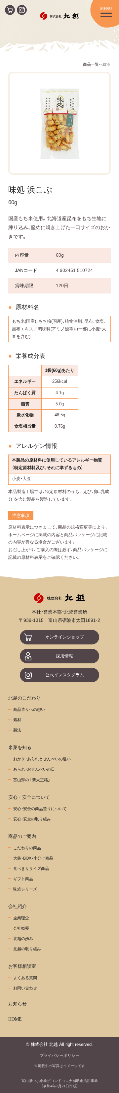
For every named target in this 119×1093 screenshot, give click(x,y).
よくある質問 (25, 977)
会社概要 (21, 928)
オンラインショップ (64, 637)
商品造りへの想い (29, 709)
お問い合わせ (25, 988)
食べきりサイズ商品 (31, 868)
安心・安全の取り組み (32, 819)
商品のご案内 (22, 836)
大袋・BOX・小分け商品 (33, 858)
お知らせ (17, 1003)
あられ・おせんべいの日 (34, 769)
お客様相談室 (22, 966)
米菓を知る (19, 747)
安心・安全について (29, 797)
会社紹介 (17, 906)
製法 (17, 730)
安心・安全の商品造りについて (40, 808)
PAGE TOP (112, 1078)
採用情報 (64, 656)
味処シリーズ (25, 889)
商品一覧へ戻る (97, 64)
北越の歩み (23, 938)
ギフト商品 (23, 879)
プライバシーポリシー (59, 1055)
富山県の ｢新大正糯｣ (31, 780)
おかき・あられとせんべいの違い (42, 759)
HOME (15, 1019)
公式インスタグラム (64, 675)
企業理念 (21, 918)
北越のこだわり (24, 698)
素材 (17, 719)
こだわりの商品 (27, 848)
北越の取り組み (27, 949)
